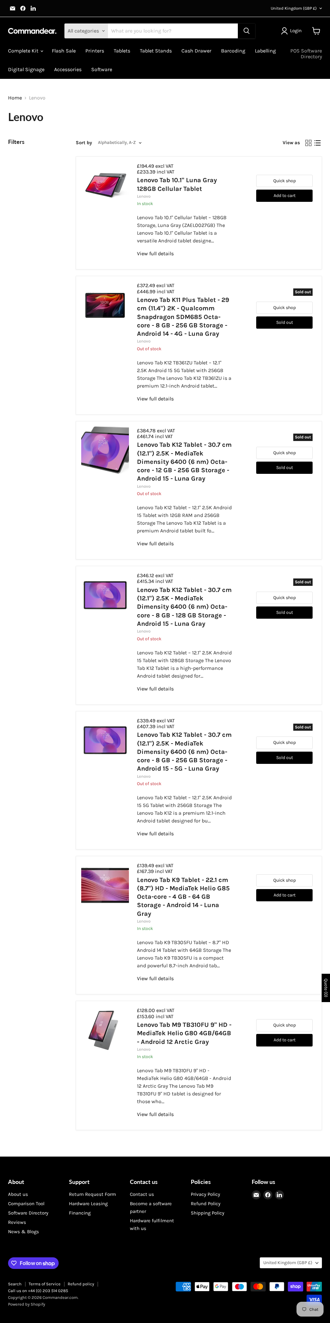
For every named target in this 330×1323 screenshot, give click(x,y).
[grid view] (308, 142)
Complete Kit (24, 51)
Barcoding (233, 51)
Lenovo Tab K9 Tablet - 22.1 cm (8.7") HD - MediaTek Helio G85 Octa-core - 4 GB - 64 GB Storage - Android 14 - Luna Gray (183, 896)
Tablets (122, 51)
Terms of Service (45, 1283)
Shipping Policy (207, 1213)
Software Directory (28, 1213)
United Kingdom (294, 8)
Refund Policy (205, 1203)
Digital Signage (26, 69)
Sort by (84, 142)
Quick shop (284, 180)
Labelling (265, 51)
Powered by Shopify (26, 1304)
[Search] (246, 30)
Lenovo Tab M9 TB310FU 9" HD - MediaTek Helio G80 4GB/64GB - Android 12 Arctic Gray (184, 1033)
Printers (94, 51)
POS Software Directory (306, 54)
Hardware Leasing (88, 1203)
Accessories (68, 69)
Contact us (142, 1194)
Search (15, 1283)
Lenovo (143, 196)
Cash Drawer (196, 51)
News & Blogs (23, 1231)
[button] (292, 31)
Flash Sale (64, 51)
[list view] (317, 142)
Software (101, 69)
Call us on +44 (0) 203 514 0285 (38, 1290)
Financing (80, 1213)
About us (18, 1194)
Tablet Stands (156, 51)
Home (15, 98)
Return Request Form (92, 1194)
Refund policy (81, 1283)
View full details (155, 253)
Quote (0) (326, 988)
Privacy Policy (205, 1194)
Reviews (17, 1222)
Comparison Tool (26, 1203)
